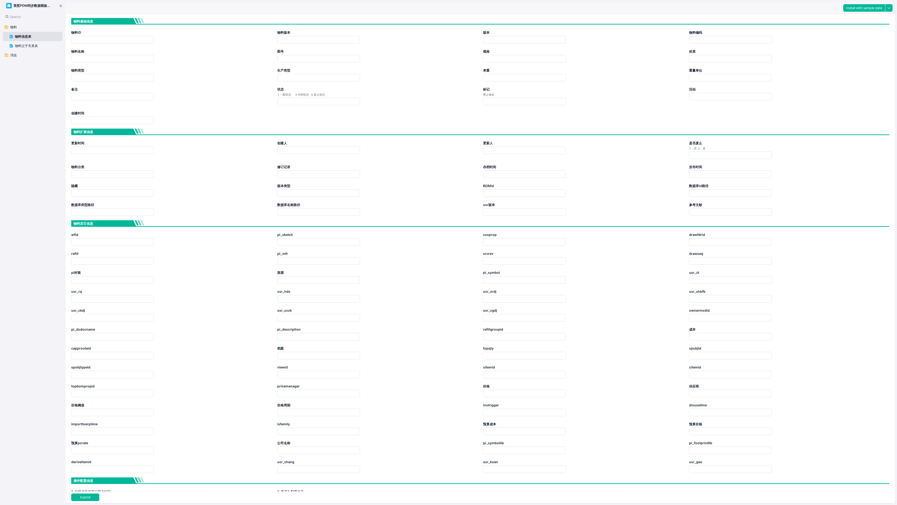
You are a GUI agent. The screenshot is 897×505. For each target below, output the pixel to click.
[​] (61, 5)
